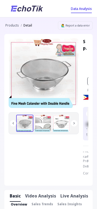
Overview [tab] (19, 204)
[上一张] (13, 123)
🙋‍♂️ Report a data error (75, 25)
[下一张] (74, 123)
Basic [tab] (15, 196)
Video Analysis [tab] (40, 196)
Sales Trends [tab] (42, 204)
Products (12, 25)
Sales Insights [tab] (69, 204)
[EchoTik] (27, 9)
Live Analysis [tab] (74, 196)
